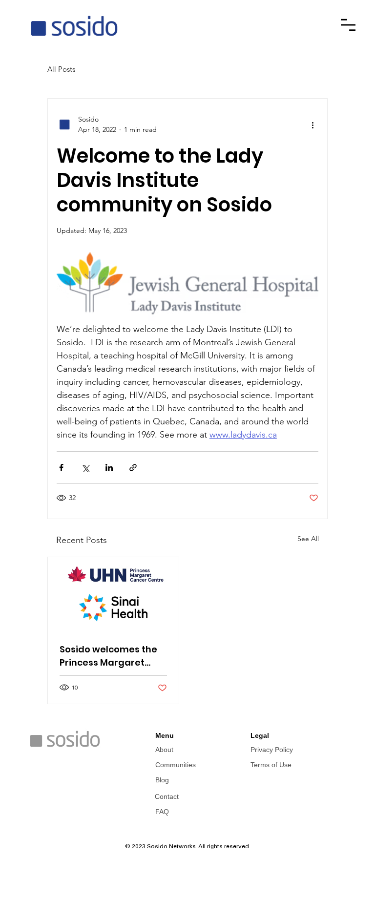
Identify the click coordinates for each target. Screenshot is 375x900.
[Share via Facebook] (61, 467)
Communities (175, 765)
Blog (162, 780)
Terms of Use (271, 765)
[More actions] (312, 124)
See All (308, 538)
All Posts (61, 69)
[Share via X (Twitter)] (85, 467)
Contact (167, 796)
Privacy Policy (271, 749)
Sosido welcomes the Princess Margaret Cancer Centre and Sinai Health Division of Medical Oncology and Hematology (112, 656)
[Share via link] (133, 467)
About (164, 749)
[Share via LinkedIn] (109, 467)
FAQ (162, 812)
